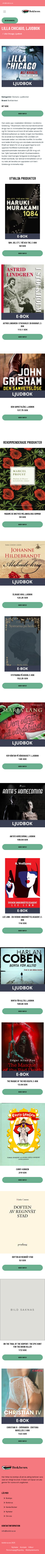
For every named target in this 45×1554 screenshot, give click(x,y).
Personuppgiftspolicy (15, 1550)
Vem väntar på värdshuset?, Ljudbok (22, 755)
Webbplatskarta (32, 1550)
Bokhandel (10, 20)
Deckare (15, 97)
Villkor (31, 1547)
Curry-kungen (22, 1169)
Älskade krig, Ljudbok (22, 594)
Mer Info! (22, 113)
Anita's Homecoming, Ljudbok (22, 836)
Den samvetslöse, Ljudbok (22, 406)
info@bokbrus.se (8, 3)
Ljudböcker (24, 97)
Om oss (9, 1516)
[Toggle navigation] (5, 12)
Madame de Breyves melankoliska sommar (22, 513)
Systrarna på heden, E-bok (22, 675)
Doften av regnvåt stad (22, 1257)
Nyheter (9, 1511)
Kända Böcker (11, 1507)
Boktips (9, 1498)
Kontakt (23, 1547)
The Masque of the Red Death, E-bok (22, 1081)
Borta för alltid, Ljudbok (22, 1000)
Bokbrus (9, 1502)
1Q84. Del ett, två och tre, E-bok (22, 242)
